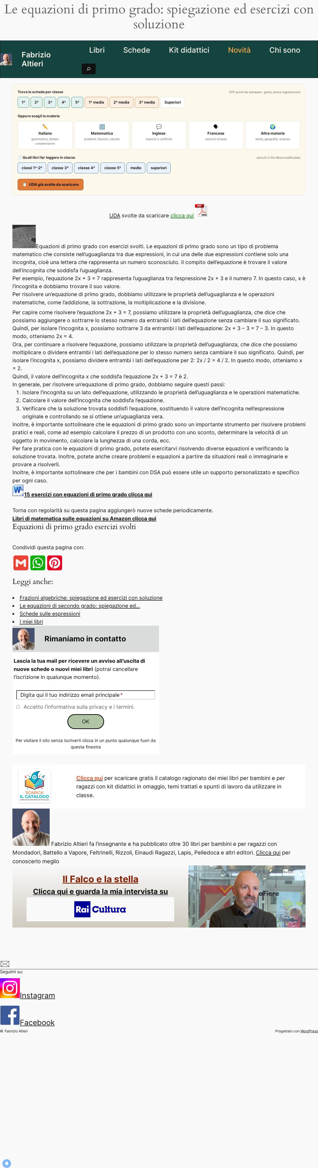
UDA (114, 215)
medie (135, 167)
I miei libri (31, 622)
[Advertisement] (160, 1096)
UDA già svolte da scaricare (50, 184)
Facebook (37, 1022)
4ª (64, 102)
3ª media (147, 102)
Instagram (37, 995)
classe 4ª (86, 167)
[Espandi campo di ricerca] (89, 69)
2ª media (121, 102)
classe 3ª (60, 167)
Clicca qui (268, 852)
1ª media (96, 102)
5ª (77, 102)
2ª (37, 102)
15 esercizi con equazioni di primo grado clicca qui (88, 494)
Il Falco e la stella (100, 879)
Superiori (172, 102)
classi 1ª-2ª (32, 167)
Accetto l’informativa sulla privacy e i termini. (79, 707)
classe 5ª (112, 167)
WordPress (309, 1031)
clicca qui (182, 215)
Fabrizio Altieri (36, 59)
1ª (23, 102)
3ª (50, 102)
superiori (159, 167)
